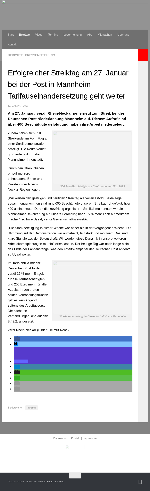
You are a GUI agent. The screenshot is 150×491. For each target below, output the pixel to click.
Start (11, 34)
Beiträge (24, 34)
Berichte (15, 55)
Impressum (90, 438)
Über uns (123, 34)
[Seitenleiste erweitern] (143, 55)
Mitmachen (105, 34)
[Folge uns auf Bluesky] (140, 482)
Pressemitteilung (40, 55)
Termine (53, 34)
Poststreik (31, 408)
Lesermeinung (72, 34)
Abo (89, 34)
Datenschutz (61, 438)
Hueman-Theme (55, 481)
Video (38, 34)
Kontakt (12, 44)
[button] (17, 339)
